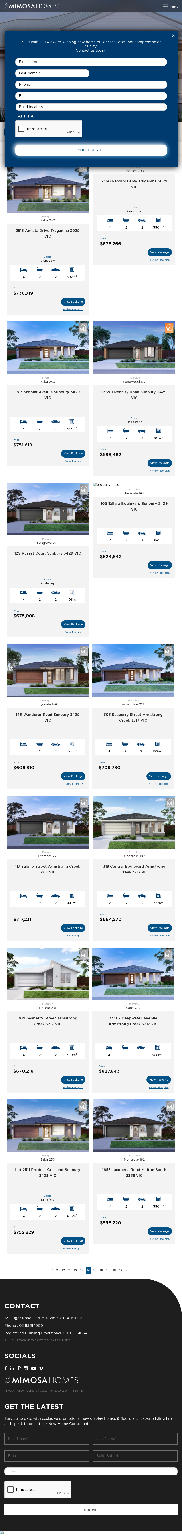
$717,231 (22, 917)
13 (81, 1270)
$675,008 (24, 614)
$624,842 (111, 555)
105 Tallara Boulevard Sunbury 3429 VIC (134, 506)
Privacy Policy (14, 1390)
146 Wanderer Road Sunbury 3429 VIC (48, 717)
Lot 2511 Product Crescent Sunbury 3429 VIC (47, 1172)
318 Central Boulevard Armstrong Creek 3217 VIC (134, 869)
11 (69, 1270)
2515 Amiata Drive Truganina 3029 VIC (48, 233)
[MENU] (166, 6)
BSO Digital (63, 1340)
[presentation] (38, 1489)
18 (114, 1270)
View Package (73, 301)
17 (107, 1270)
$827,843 (109, 1069)
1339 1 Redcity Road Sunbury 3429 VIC (134, 395)
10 (63, 1270)
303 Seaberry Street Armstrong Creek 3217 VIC (133, 717)
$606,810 (23, 766)
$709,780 (110, 766)
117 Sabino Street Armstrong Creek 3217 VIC (47, 869)
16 (101, 1270)
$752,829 (23, 1230)
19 (120, 1270)
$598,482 (110, 452)
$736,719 (23, 291)
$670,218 (23, 1069)
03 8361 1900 (31, 1325)
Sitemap (78, 1390)
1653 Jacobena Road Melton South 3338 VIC (134, 1172)
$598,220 (110, 1221)
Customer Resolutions (55, 1390)
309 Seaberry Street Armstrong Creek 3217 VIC (47, 1021)
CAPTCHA (24, 116)
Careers (31, 1390)
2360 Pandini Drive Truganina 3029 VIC (134, 184)
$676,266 (110, 242)
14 (88, 1270)
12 (75, 1270)
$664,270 (111, 917)
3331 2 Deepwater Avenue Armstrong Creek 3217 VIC (133, 1021)
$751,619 (22, 443)
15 (95, 1270)
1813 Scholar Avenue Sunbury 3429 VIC (47, 395)
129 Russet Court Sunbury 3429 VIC (47, 553)
